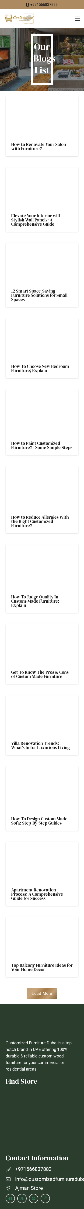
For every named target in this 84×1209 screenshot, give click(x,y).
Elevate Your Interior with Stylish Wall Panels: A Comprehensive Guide (36, 220)
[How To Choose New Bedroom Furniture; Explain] (42, 339)
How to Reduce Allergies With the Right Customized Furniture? (40, 521)
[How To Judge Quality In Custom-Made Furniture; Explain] (42, 568)
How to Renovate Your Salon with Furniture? (38, 146)
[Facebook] (10, 1198)
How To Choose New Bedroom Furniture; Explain (40, 368)
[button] (77, 19)
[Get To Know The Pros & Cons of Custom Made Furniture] (42, 645)
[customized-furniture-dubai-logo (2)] (42, 1023)
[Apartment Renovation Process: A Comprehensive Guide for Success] (42, 863)
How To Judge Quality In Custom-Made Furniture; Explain (35, 601)
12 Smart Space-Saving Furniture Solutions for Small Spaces (39, 295)
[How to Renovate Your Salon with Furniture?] (42, 117)
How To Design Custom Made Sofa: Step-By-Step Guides (39, 821)
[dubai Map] (42, 1118)
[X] (22, 1198)
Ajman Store (29, 1188)
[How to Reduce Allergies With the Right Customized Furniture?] (42, 489)
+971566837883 (33, 1169)
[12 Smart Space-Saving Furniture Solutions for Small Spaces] (42, 264)
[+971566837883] (10, 1169)
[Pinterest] (33, 1198)
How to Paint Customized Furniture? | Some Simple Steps (41, 445)
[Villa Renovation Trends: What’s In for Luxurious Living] (42, 716)
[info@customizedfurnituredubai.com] (10, 1179)
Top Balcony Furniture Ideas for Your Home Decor (42, 967)
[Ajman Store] (10, 1188)
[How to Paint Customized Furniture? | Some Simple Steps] (42, 413)
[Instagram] (45, 1198)
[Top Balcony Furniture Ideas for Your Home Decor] (42, 938)
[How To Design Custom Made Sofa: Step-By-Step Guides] (42, 790)
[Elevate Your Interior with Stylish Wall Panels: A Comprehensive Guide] (42, 188)
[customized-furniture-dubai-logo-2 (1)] (19, 19)
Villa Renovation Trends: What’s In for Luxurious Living (40, 745)
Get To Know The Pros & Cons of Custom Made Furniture (40, 674)
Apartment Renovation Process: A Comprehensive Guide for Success (37, 894)
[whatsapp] (75, 1183)
